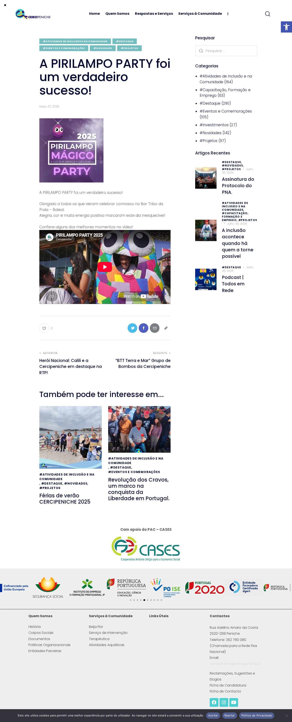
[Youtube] (233, 702)
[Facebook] (214, 702)
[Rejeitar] (287, 715)
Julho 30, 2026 (237, 224)
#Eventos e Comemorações (64, 48)
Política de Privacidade (256, 715)
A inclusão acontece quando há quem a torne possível (237, 243)
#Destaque (124, 41)
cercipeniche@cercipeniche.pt (235, 663)
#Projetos (129, 48)
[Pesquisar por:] (226, 50)
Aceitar (213, 715)
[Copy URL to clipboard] (166, 328)
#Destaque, (232, 162)
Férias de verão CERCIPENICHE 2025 (64, 499)
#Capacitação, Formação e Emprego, (235, 216)
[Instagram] (224, 702)
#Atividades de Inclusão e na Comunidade (75, 41)
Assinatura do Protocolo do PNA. (238, 185)
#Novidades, (233, 165)
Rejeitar (229, 715)
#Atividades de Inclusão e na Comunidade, (235, 206)
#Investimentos (214, 124)
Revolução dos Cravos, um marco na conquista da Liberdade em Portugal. (139, 489)
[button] (286, 27)
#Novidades (102, 48)
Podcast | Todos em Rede (233, 283)
